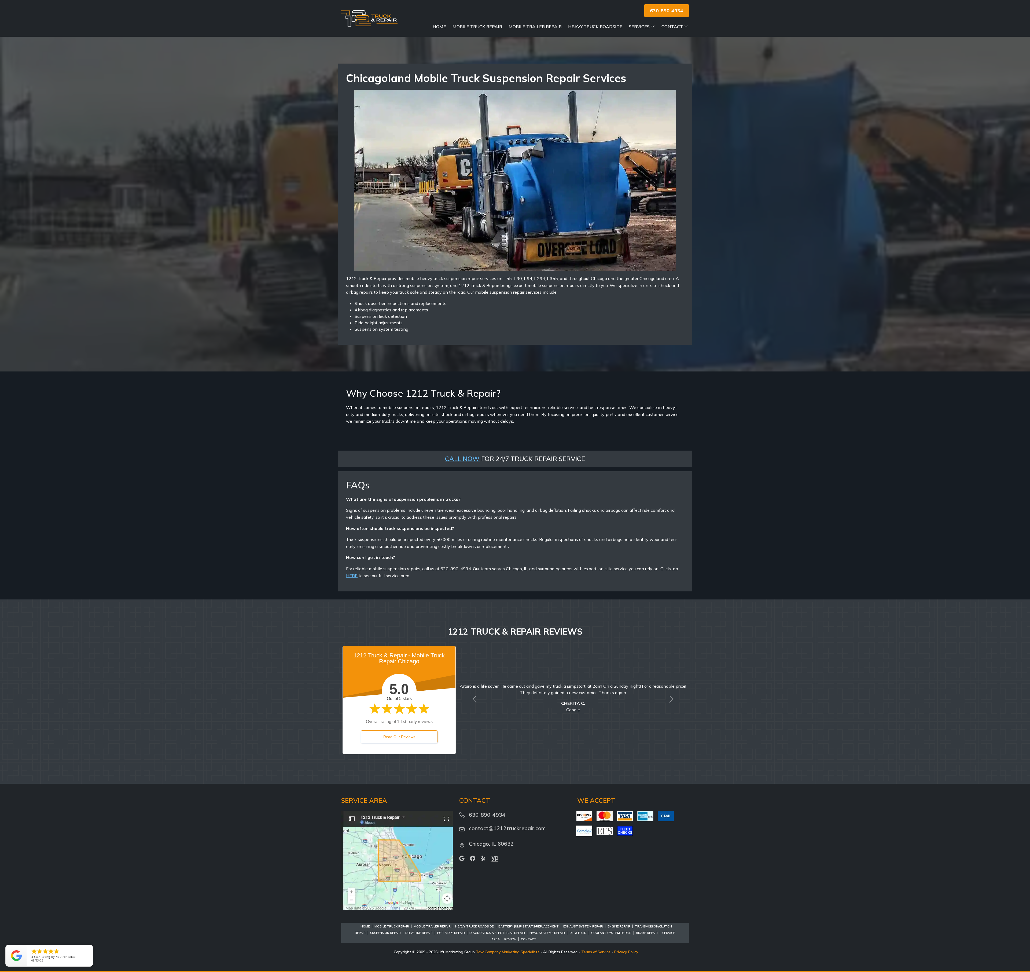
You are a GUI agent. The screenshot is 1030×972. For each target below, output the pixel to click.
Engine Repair (619, 926)
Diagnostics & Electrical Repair (497, 933)
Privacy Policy (626, 951)
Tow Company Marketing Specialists (507, 951)
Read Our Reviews (399, 737)
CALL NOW (462, 459)
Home (439, 26)
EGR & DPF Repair (451, 933)
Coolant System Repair (611, 933)
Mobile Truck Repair (477, 26)
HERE (352, 575)
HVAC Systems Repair (547, 933)
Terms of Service (595, 951)
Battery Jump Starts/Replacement (528, 926)
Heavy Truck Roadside (595, 26)
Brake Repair (647, 933)
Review (510, 939)
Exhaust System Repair (583, 926)
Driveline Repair (419, 933)
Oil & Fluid (578, 933)
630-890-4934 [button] (666, 11)
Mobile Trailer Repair (535, 26)
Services (639, 26)
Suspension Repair (385, 933)
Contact (672, 26)
